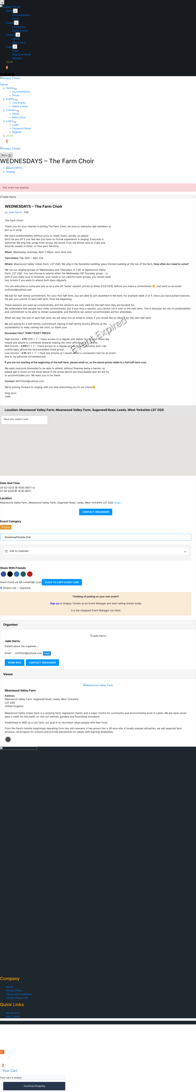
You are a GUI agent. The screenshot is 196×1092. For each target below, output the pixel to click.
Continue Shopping (34, 1086)
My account (13, 1012)
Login (9, 121)
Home (9, 87)
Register (17, 132)
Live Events (19, 102)
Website (8, 739)
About (15, 113)
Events (10, 98)
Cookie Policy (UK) (17, 997)
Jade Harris (15, 212)
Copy (47, 653)
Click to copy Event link (62, 582)
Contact (10, 109)
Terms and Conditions (19, 994)
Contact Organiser (42, 662)
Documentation (21, 91)
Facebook (3, 574)
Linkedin (16, 574)
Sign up (54, 603)
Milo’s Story (19, 117)
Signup (4, 84)
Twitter (10, 574)
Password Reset (21, 128)
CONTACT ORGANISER (95, 511)
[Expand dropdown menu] (15, 88)
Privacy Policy (14, 990)
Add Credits (13, 1016)
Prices (15, 95)
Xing (23, 574)
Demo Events (20, 106)
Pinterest (29, 574)
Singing (10, 171)
